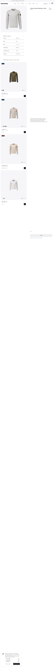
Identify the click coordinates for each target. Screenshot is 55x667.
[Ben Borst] (4, 3)
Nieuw (15, 3)
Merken (30, 3)
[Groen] (2, 90)
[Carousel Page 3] (23, 126)
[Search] (49, 3)
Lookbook (22, 3)
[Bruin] (3, 126)
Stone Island (18, 44)
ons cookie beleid (15, 655)
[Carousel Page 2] (22, 126)
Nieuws (33, 3)
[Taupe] (2, 162)
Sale (26, 3)
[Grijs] (2, 198)
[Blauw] (3, 90)
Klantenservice (46, 3)
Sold (41, 235)
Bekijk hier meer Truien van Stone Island (36, 237)
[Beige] (2, 126)
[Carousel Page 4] (24, 126)
